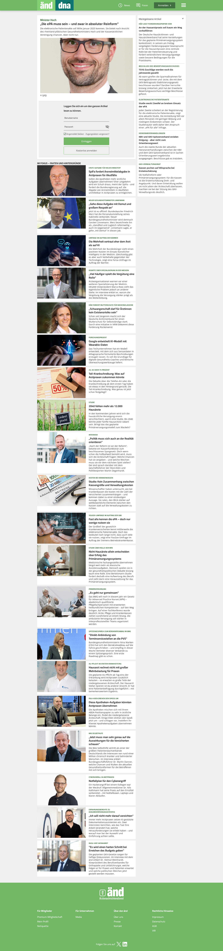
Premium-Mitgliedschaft (49, 917)
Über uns (118, 917)
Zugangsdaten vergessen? (97, 134)
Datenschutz (158, 921)
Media (79, 917)
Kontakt (118, 926)
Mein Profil (42, 921)
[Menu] (183, 5)
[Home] (46, 5)
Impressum (158, 917)
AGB (154, 926)
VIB (154, 930)
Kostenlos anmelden (86, 150)
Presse (117, 921)
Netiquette (42, 926)
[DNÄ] (64, 5)
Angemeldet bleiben (75, 134)
